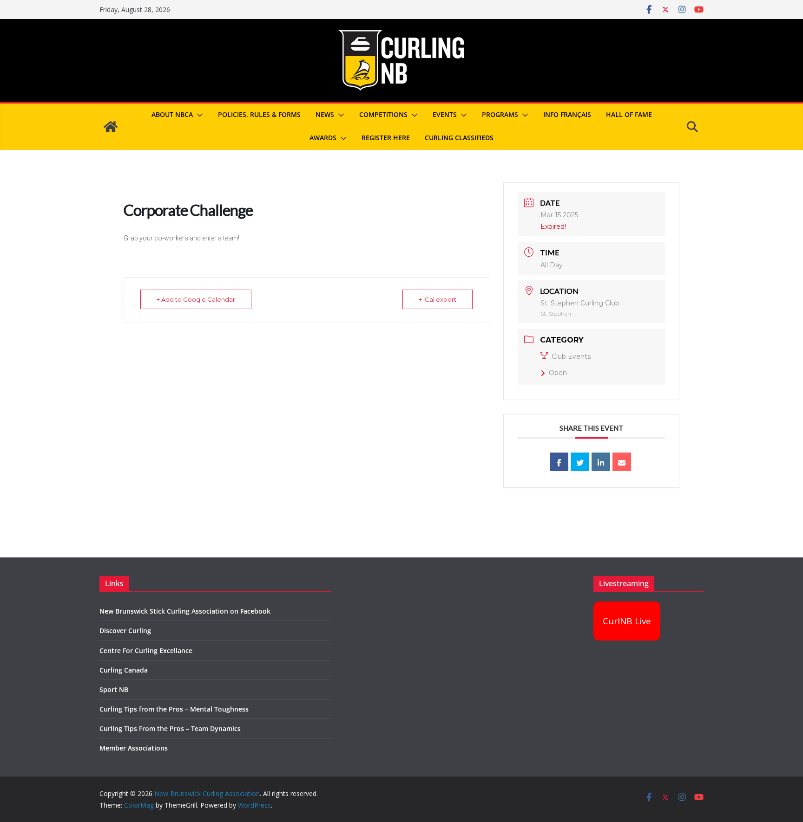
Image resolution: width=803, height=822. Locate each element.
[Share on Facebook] (559, 462)
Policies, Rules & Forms (259, 114)
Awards (322, 137)
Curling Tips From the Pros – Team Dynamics (170, 728)
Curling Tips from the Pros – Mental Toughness (174, 709)
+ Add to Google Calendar (196, 299)
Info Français (567, 114)
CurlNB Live (627, 621)
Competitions (383, 114)
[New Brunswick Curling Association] (110, 127)
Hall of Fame (629, 114)
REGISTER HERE (386, 137)
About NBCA (172, 114)
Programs (500, 114)
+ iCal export (437, 299)
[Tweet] (580, 462)
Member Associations (133, 748)
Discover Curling (125, 630)
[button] (198, 115)
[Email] (621, 462)
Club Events (571, 356)
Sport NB (113, 689)
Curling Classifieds (459, 137)
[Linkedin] (601, 462)
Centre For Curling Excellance (145, 650)
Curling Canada (123, 670)
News (325, 114)
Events (445, 114)
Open (558, 373)
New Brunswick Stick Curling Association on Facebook (184, 611)
